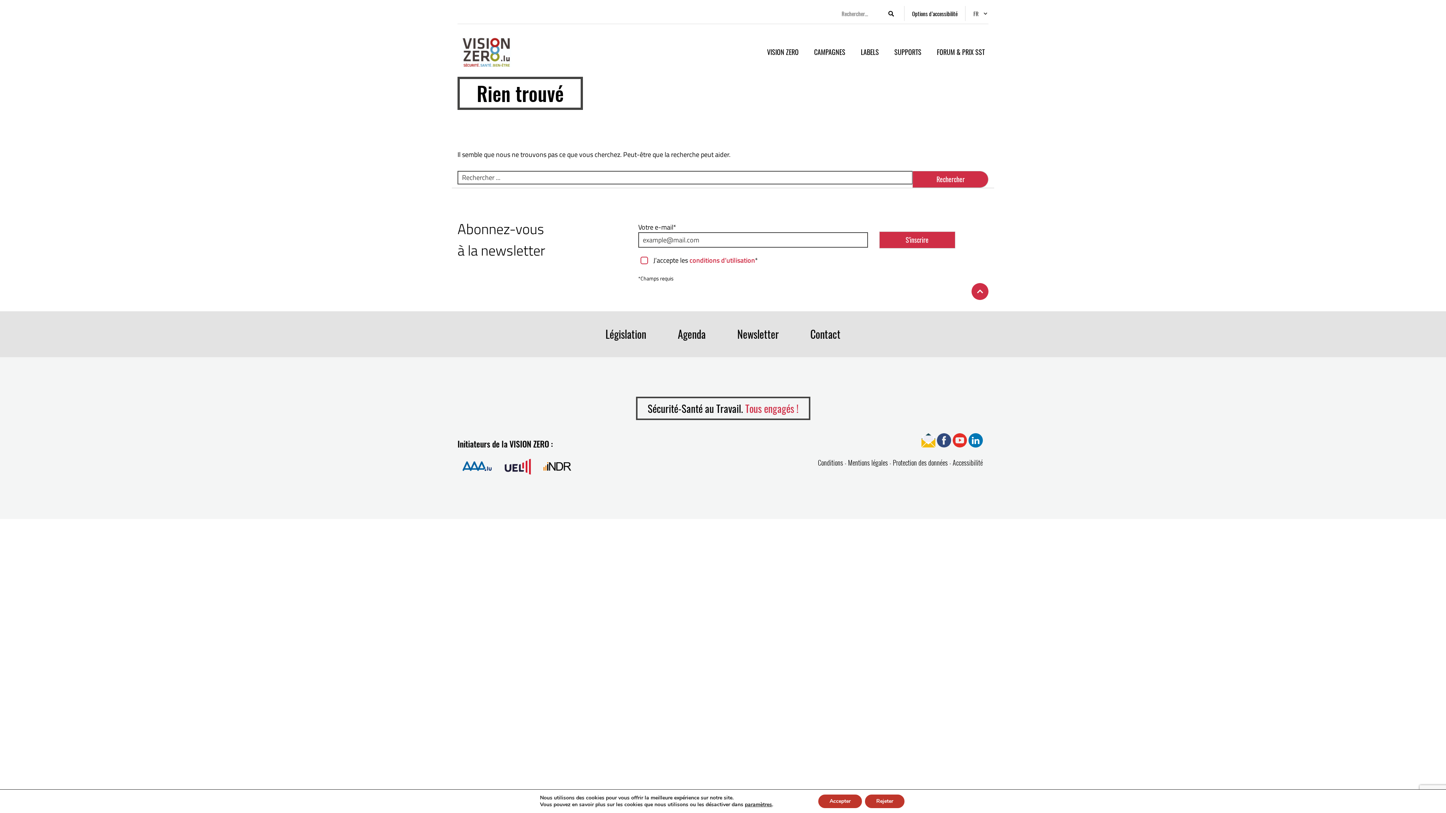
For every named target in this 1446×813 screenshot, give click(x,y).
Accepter (840, 801)
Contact (825, 334)
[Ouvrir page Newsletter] (928, 440)
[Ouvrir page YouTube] (960, 440)
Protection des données (920, 462)
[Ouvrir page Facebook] (944, 440)
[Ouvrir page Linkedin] (976, 440)
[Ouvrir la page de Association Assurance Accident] (477, 466)
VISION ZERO (783, 52)
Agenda (692, 334)
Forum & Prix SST (961, 52)
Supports (907, 52)
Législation (626, 334)
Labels (870, 52)
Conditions (830, 462)
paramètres (758, 804)
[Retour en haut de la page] (980, 291)
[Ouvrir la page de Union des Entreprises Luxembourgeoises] (517, 466)
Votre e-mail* (657, 227)
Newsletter (758, 334)
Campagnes (829, 52)
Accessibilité (968, 462)
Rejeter (884, 801)
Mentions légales (868, 462)
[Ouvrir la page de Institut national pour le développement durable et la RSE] (557, 466)
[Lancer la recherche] (891, 14)
